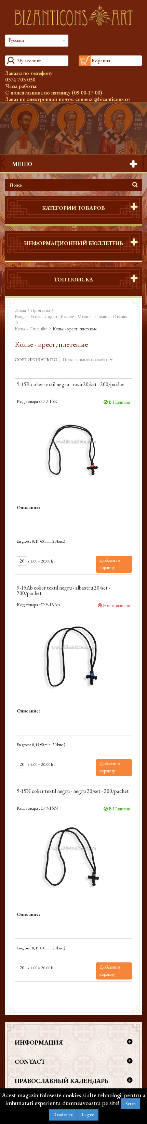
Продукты (40, 310)
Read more (63, 1114)
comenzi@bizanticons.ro (102, 99)
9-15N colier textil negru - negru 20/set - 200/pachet (73, 791)
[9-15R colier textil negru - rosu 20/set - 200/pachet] (73, 451)
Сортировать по (36, 359)
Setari (130, 1104)
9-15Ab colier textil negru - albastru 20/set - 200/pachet (63, 591)
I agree (88, 1114)
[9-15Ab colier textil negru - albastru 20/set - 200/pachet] (73, 654)
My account (29, 60)
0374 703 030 (20, 79)
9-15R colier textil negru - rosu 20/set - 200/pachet (71, 385)
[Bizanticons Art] (73, 15)
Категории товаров (73, 208)
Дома (20, 310)
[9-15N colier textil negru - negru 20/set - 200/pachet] (73, 858)
